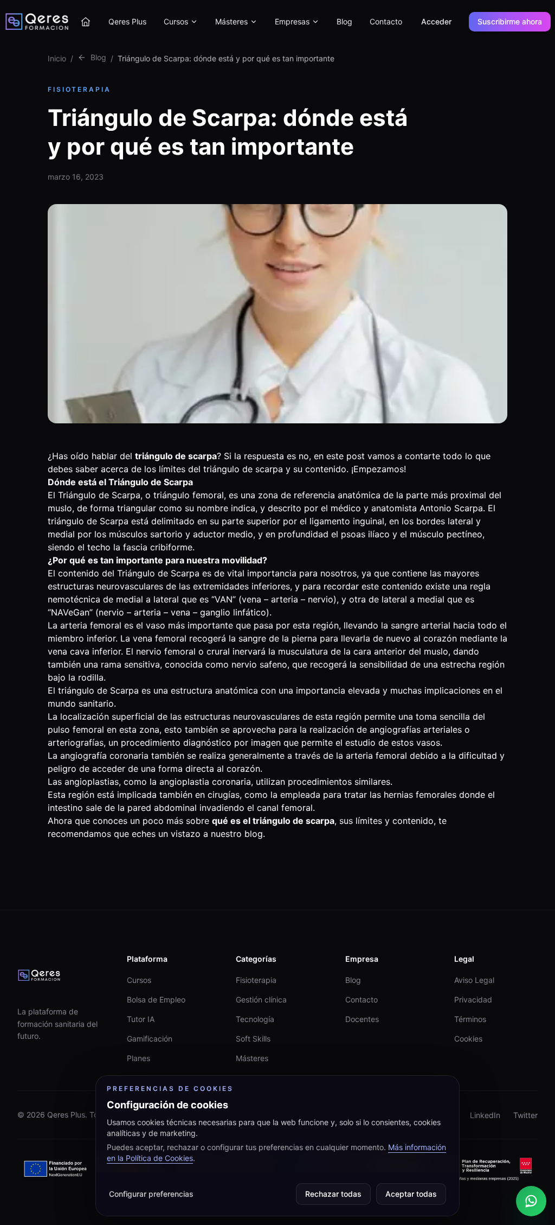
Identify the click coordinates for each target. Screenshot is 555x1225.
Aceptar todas (411, 1193)
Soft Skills (253, 1038)
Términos (470, 1019)
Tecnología (255, 1019)
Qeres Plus (127, 21)
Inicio (57, 58)
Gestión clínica (261, 999)
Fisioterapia (256, 980)
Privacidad (473, 999)
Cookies (468, 1038)
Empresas (292, 21)
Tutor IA (140, 1019)
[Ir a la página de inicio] (85, 21)
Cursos (176, 21)
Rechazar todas (333, 1193)
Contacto (386, 21)
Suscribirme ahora (509, 21)
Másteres (231, 21)
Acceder (436, 21)
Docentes (362, 1019)
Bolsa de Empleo (156, 999)
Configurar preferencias (151, 1193)
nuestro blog (237, 833)
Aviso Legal (474, 980)
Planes (138, 1058)
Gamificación (149, 1038)
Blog (344, 21)
